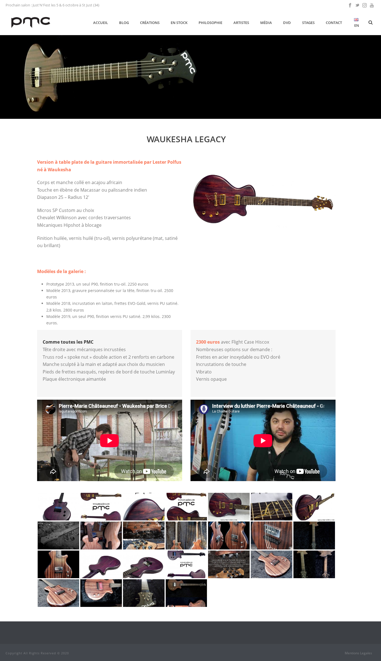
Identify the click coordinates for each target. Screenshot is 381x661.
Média (266, 22)
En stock (179, 22)
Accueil (100, 22)
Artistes (241, 22)
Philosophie (210, 22)
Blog (124, 22)
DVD (287, 22)
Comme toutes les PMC (68, 342)
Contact (334, 22)
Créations (150, 22)
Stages (308, 22)
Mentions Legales (358, 653)
